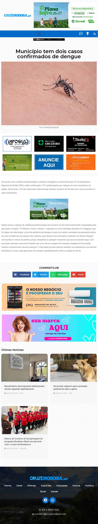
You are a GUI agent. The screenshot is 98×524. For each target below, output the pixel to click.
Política (89, 485)
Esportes (46, 485)
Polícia (76, 485)
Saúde (54, 491)
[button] (39, 33)
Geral (19, 485)
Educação (62, 485)
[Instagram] (52, 500)
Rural (43, 491)
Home (7, 485)
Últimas (31, 485)
